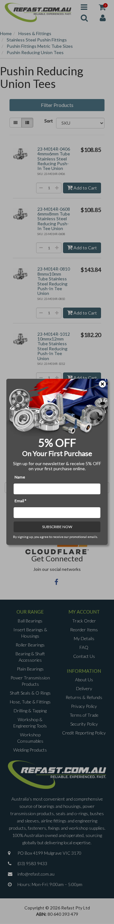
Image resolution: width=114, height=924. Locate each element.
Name (20, 477)
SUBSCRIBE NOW (57, 527)
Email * (20, 501)
